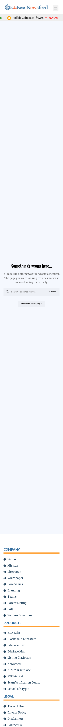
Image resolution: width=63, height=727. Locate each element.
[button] (55, 8)
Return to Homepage (31, 304)
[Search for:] (27, 292)
